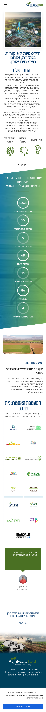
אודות (22, 670)
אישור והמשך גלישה (23, 706)
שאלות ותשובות (35, 672)
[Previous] (36, 32)
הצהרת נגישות (31, 675)
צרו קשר (11, 672)
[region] (23, 700)
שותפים (21, 672)
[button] (5, 4)
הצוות (13, 670)
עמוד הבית (33, 670)
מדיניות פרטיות (14, 675)
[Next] (10, 32)
